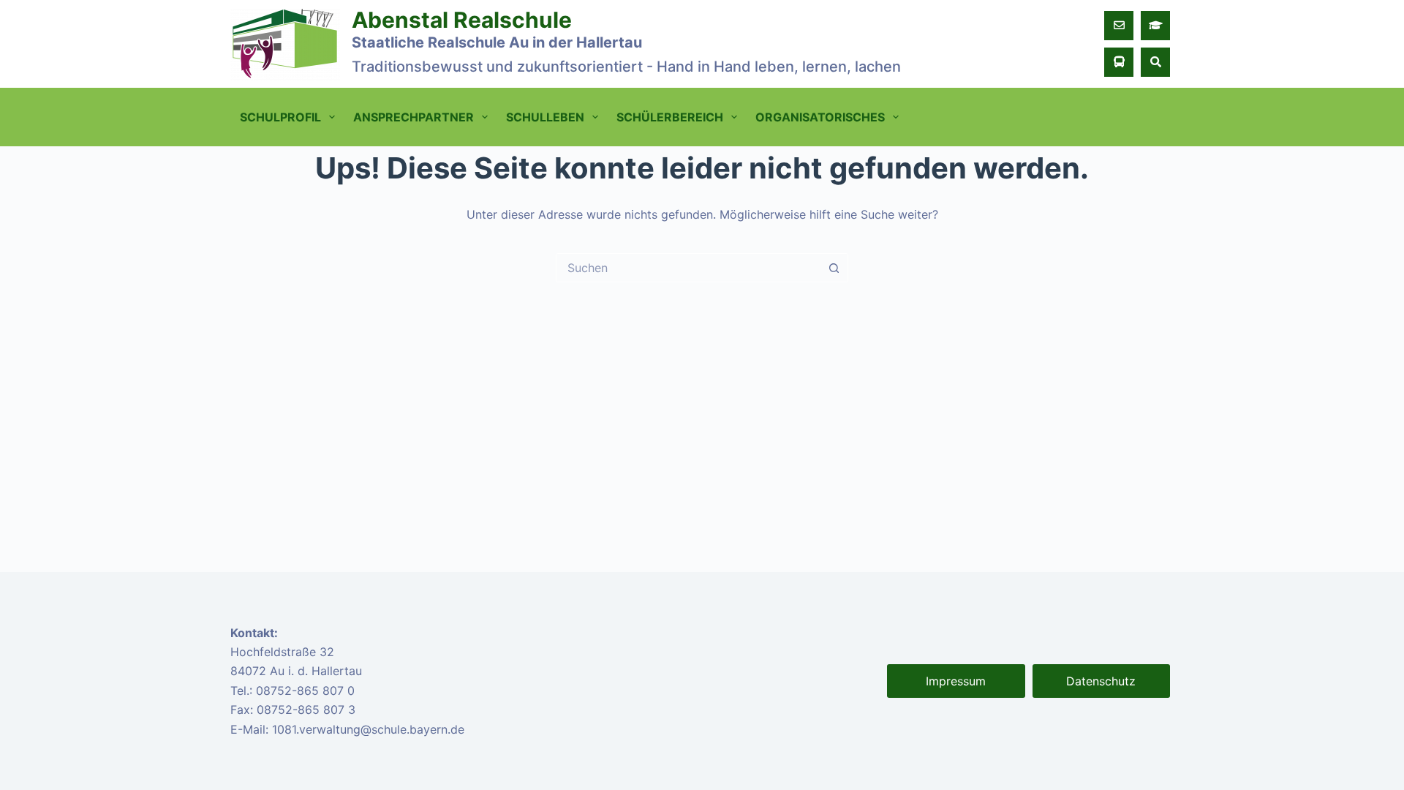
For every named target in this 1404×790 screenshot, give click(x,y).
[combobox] (688, 267)
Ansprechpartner (413, 117)
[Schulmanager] (1155, 25)
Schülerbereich (669, 117)
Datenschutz (1101, 681)
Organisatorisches (820, 117)
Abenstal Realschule (462, 20)
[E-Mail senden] (1118, 25)
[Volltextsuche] (1155, 62)
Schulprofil (280, 117)
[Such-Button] (834, 268)
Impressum (956, 681)
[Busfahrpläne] (1118, 62)
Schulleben (545, 117)
